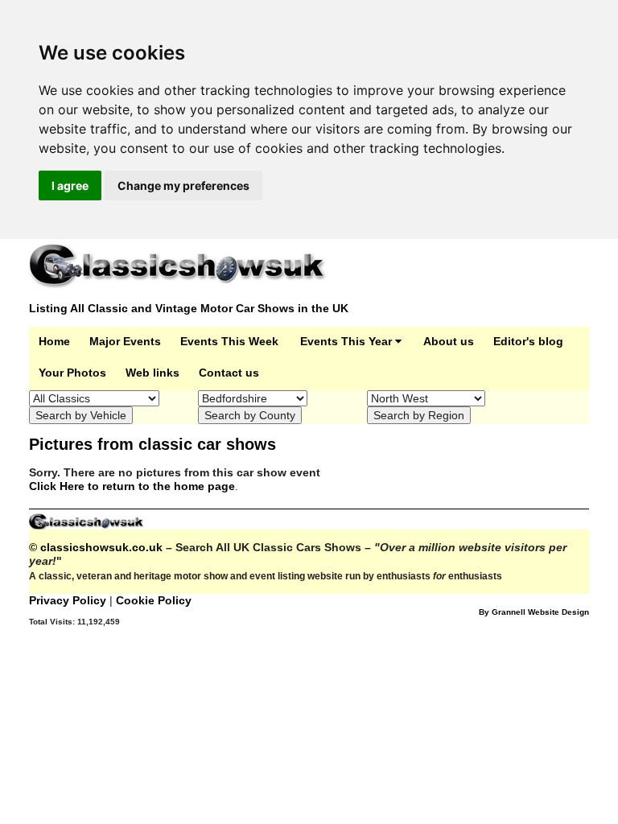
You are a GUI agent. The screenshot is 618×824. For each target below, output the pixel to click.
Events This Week (229, 341)
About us (448, 341)
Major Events (125, 341)
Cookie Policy (154, 600)
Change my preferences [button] (183, 185)
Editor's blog (528, 341)
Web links (152, 372)
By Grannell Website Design (534, 612)
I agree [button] (70, 185)
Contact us (229, 372)
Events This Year (347, 341)
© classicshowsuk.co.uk (96, 547)
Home (54, 341)
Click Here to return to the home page (132, 486)
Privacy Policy (69, 600)
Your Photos (72, 372)
